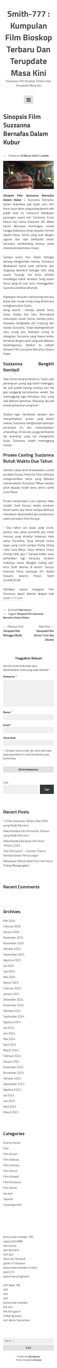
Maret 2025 (10, 982)
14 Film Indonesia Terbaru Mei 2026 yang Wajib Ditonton (25, 823)
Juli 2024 (8, 1027)
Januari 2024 (11, 1061)
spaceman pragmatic (16, 1276)
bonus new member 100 (18, 1236)
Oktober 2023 (12, 1078)
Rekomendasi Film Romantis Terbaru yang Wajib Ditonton (26, 833)
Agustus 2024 (12, 1022)
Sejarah (8, 1199)
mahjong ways (12, 1315)
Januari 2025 (11, 993)
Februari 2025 (12, 988)
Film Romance (12, 1182)
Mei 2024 (9, 1038)
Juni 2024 (9, 1033)
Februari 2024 (12, 1055)
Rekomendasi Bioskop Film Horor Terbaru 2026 (24, 843)
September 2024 (13, 1016)
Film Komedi (11, 1176)
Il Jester (38, 1360)
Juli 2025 (8, 965)
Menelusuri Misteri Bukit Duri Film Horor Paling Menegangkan (28, 863)
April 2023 (9, 1106)
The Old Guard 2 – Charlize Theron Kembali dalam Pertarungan (24, 853)
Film (6, 1148)
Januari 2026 (11, 931)
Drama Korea (11, 1142)
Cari (5, 782)
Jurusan (8, 1193)
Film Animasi (11, 1159)
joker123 (8, 1271)
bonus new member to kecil (20, 1267)
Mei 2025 (9, 976)
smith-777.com (12, 598)
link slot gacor (12, 1311)
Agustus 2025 (12, 960)
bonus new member (15, 1302)
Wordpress (34, 1356)
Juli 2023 (8, 1095)
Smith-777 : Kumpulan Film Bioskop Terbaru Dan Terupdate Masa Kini (28, 43)
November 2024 (13, 1005)
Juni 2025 (9, 971)
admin (45, 155)
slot (5, 1289)
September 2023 (13, 1084)
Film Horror (25, 610)
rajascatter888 (12, 1241)
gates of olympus (14, 1263)
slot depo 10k (11, 1285)
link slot (8, 1306)
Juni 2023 (9, 1100)
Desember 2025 (13, 937)
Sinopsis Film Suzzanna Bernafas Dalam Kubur (23, 616)
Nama (7, 712)
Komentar (10, 676)
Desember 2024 (13, 999)
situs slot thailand (14, 1258)
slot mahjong (39, 323)
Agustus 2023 (12, 1089)
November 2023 (13, 1072)
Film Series (10, 1187)
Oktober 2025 (12, 948)
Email (7, 725)
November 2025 (13, 943)
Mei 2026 (9, 920)
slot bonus (9, 1245)
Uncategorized (12, 1204)
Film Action (10, 1153)
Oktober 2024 (12, 1010)
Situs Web (9, 738)
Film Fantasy (11, 1165)
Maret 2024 (10, 1050)
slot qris (8, 1254)
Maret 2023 (10, 1112)
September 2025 (13, 954)
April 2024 (9, 1044)
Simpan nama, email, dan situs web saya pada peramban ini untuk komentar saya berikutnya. (27, 754)
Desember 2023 (13, 1067)
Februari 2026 (12, 926)
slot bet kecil (11, 1250)
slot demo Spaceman (16, 1320)
